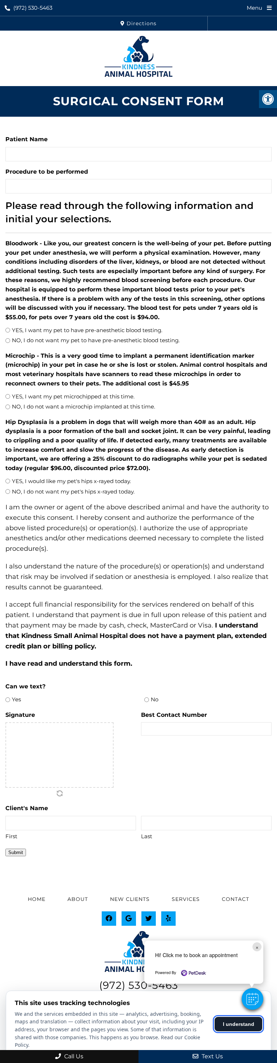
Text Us (211, 1056)
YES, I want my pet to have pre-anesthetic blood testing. (87, 330)
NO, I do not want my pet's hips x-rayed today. (73, 491)
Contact (235, 899)
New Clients (130, 899)
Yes (16, 699)
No (154, 699)
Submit (15, 852)
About (77, 899)
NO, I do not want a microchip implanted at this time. (83, 406)
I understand (238, 1024)
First (11, 836)
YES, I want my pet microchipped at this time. (73, 396)
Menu (254, 7)
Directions (141, 23)
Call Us (73, 1056)
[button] (252, 999)
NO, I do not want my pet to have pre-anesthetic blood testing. (96, 340)
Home (36, 899)
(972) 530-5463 (32, 7)
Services (186, 899)
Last (146, 836)
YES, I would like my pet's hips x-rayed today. (71, 481)
